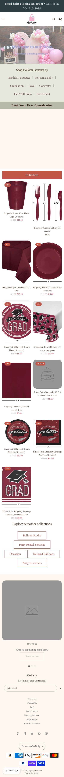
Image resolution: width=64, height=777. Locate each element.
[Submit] (60, 688)
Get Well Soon (23, 94)
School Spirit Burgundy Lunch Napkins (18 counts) (17, 450)
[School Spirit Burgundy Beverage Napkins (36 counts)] (47, 433)
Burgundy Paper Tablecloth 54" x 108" (16, 289)
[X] (25, 733)
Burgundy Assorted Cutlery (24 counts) (47, 229)
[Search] (53, 19)
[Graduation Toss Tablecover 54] (47, 321)
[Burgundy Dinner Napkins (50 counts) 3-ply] (16, 381)
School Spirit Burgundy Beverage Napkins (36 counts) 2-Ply (16, 513)
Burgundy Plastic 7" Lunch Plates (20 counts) (47, 289)
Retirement (43, 94)
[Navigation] (3, 19)
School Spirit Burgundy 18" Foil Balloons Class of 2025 (47, 394)
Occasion (15, 553)
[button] (29, 666)
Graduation (17, 85)
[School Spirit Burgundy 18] (47, 374)
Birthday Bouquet (19, 77)
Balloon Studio (32, 535)
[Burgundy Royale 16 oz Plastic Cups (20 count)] (16, 195)
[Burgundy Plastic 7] (47, 262)
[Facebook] (17, 733)
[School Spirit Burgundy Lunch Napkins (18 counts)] (16, 432)
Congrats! (45, 85)
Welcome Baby (44, 77)
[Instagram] (32, 733)
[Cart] (60, 19)
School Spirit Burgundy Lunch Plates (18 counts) (17, 348)
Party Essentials (32, 563)
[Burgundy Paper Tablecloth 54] (16, 262)
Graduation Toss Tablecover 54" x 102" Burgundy (47, 348)
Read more (32, 656)
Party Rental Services (32, 544)
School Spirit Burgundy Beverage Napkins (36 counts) (47, 453)
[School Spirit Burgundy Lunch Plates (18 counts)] (16, 321)
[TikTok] (46, 733)
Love (31, 85)
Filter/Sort (32, 174)
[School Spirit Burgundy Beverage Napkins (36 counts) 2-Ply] (16, 486)
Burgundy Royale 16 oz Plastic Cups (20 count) (17, 215)
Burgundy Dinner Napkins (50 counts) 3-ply (16, 408)
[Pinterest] (39, 733)
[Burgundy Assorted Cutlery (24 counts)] (47, 202)
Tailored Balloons (43, 553)
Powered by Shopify (32, 773)
